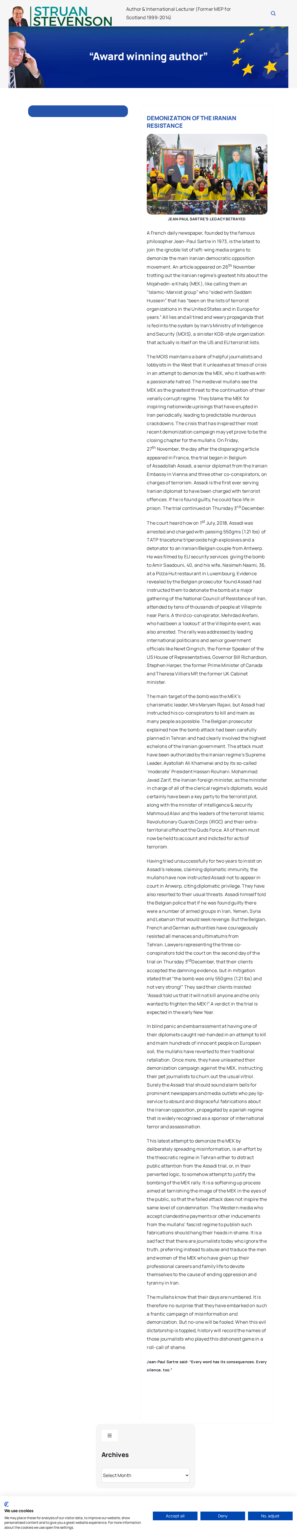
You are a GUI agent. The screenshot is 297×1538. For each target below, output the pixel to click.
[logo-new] (60, 8)
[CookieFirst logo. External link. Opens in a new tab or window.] (6, 1504)
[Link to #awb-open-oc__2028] (273, 13)
